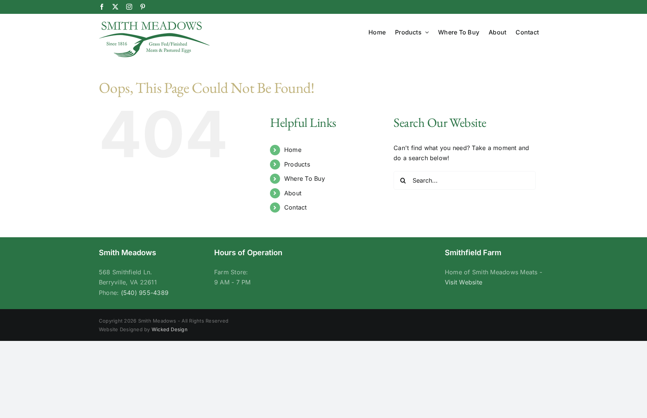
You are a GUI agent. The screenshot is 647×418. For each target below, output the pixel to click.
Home (292, 149)
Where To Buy (304, 178)
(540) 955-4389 (144, 292)
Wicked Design (170, 329)
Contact (295, 207)
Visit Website (463, 282)
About (292, 193)
